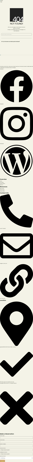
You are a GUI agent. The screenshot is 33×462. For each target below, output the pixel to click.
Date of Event (3, 456)
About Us (24, 283)
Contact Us (28, 283)
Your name (2, 435)
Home (21, 283)
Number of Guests (3, 452)
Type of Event (3, 448)
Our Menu (31, 283)
